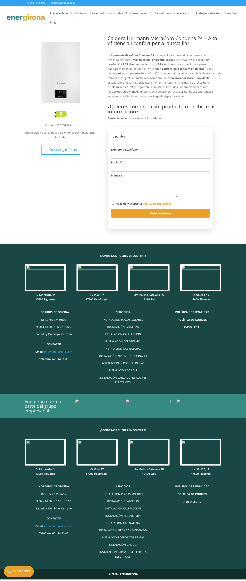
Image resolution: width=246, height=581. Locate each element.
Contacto (230, 13)
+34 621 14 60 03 (36, 2)
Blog (53, 22)
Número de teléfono (124, 149)
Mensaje (116, 175)
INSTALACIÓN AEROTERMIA (122, 341)
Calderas (81, 13)
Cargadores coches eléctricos (174, 13)
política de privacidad (157, 203)
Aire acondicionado (102, 13)
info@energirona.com (58, 352)
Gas (120, 13)
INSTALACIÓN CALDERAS (123, 327)
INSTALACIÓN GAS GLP (122, 370)
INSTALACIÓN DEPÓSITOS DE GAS (123, 363)
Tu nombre (118, 136)
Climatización (139, 13)
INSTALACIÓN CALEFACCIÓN (123, 334)
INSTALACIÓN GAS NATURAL (123, 348)
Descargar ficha (63, 149)
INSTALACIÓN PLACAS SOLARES (123, 319)
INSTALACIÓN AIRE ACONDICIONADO (123, 356)
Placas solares (59, 13)
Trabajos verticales (208, 13)
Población (117, 162)
